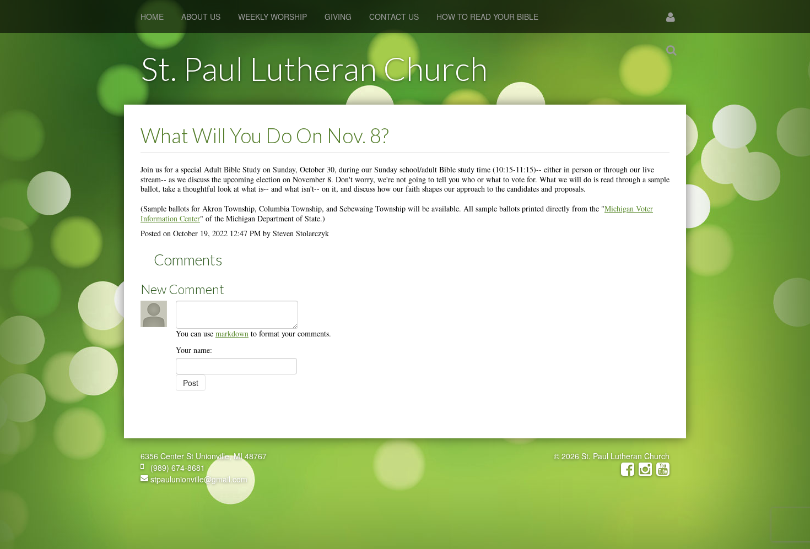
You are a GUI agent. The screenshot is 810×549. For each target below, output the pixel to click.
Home (152, 16)
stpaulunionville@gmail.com (197, 479)
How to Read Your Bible (487, 16)
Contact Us (394, 16)
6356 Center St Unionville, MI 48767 (204, 455)
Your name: (194, 350)
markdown (232, 333)
